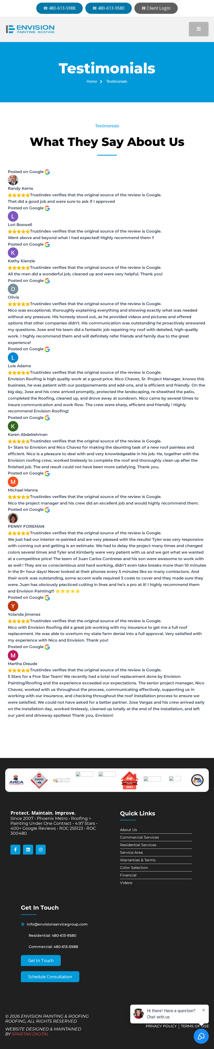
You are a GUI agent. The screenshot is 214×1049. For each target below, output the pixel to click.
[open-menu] (199, 29)
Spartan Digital (30, 1034)
